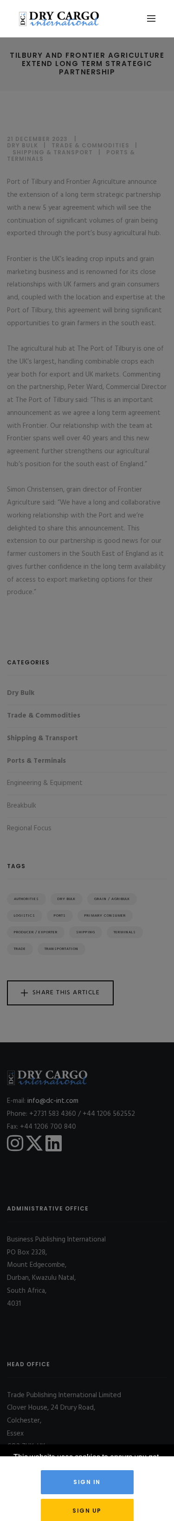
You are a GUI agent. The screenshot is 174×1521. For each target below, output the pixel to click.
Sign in (87, 1482)
